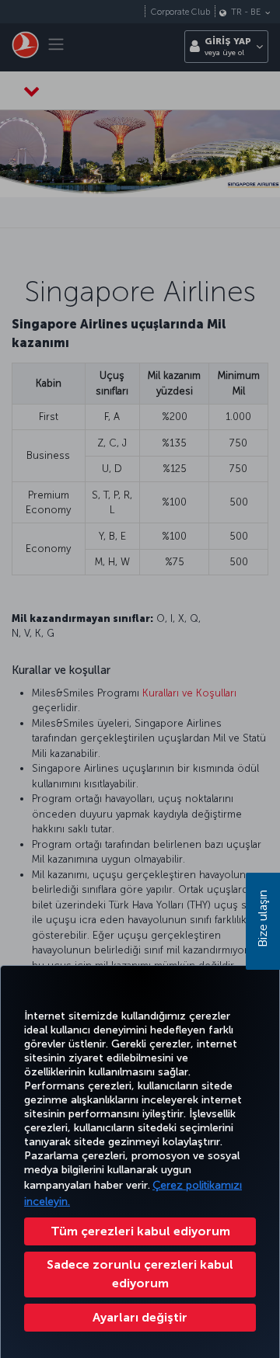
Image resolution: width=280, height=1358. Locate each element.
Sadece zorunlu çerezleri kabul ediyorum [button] (140, 1273)
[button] (140, 1318)
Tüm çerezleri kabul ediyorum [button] (140, 1231)
